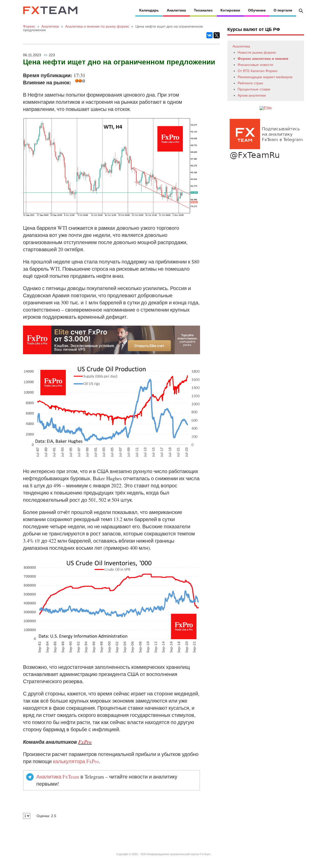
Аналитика (176, 10)
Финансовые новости (255, 65)
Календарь (149, 10)
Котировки (230, 10)
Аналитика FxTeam (57, 776)
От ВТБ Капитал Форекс (258, 71)
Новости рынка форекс (257, 52)
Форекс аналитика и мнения (263, 58)
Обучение (257, 10)
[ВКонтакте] (209, 35)
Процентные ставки (254, 89)
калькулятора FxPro (76, 761)
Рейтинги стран (250, 83)
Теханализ (203, 10)
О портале (283, 10)
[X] (217, 35)
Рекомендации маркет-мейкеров (265, 77)
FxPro (85, 741)
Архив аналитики (252, 95)
